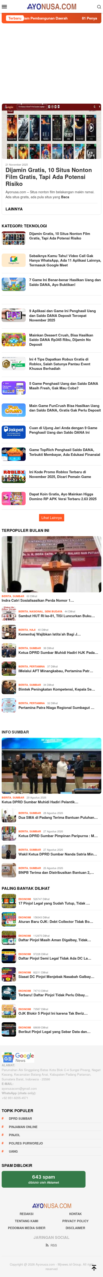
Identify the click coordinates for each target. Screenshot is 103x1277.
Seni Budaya (53, 611)
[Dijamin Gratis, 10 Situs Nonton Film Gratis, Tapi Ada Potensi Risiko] (51, 131)
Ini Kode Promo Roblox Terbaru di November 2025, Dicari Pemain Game (60, 474)
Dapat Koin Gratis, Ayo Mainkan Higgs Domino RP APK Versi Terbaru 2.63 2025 (63, 496)
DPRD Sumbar (20, 1118)
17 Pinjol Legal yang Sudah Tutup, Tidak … (54, 903)
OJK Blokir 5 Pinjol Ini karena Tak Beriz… (53, 1013)
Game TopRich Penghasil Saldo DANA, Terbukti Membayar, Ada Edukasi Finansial (64, 452)
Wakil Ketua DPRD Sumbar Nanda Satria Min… (57, 854)
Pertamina (37, 666)
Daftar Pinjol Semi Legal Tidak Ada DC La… (54, 958)
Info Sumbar (15, 732)
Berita (6, 596)
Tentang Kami (26, 1221)
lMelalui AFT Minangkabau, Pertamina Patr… (55, 671)
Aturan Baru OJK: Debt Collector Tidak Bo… (55, 921)
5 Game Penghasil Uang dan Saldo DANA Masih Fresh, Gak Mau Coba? (63, 386)
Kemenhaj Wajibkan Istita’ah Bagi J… (49, 634)
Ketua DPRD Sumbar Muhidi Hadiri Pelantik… (40, 802)
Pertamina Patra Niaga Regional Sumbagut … (56, 707)
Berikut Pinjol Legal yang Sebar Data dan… (54, 1031)
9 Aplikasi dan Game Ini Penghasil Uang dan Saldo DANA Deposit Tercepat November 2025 (62, 315)
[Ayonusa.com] (51, 6)
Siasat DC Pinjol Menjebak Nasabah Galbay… (56, 976)
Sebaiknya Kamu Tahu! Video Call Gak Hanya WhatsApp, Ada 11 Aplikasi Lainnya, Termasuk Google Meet (65, 260)
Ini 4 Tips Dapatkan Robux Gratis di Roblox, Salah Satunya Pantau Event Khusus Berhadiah (59, 363)
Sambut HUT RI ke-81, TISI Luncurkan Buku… (56, 616)
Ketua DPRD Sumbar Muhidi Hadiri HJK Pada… (58, 652)
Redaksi (27, 1213)
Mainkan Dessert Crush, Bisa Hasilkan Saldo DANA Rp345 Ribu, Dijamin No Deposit (61, 339)
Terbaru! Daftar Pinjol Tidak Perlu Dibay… (53, 995)
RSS (54, 1245)
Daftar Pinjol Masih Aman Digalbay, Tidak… (54, 940)
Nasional (36, 611)
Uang (13, 1151)
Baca (65, 196)
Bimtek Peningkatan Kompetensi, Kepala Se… (56, 689)
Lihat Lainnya (51, 517)
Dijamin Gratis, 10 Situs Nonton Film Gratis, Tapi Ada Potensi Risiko (49, 176)
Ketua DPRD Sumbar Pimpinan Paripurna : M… (58, 836)
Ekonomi (24, 899)
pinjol (14, 1135)
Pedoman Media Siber (26, 1228)
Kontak (75, 1213)
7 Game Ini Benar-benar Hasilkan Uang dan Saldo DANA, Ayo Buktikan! (65, 282)
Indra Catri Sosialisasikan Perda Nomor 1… (38, 600)
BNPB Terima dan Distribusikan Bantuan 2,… (56, 872)
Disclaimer (75, 1228)
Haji (32, 629)
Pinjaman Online (23, 1126)
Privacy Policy (75, 1221)
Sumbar (18, 596)
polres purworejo (26, 1143)
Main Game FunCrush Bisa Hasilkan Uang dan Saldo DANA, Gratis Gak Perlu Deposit (65, 408)
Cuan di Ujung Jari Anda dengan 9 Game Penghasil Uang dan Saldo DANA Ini (63, 430)
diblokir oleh (47, 1181)
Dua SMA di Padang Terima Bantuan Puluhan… (58, 817)
